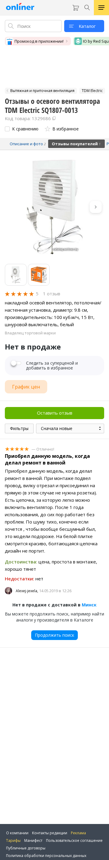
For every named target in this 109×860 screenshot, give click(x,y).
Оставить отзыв (54, 413)
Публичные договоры (25, 848)
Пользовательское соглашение (74, 840)
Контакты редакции (49, 832)
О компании (17, 832)
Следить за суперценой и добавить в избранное (52, 365)
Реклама (78, 832)
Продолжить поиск (54, 635)
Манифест (33, 840)
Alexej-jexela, (27, 590)
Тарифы (13, 840)
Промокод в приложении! (39, 41)
